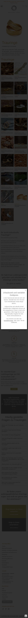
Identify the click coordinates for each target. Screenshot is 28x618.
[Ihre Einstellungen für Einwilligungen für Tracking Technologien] (26, 616)
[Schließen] (25, 290)
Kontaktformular (8, 320)
